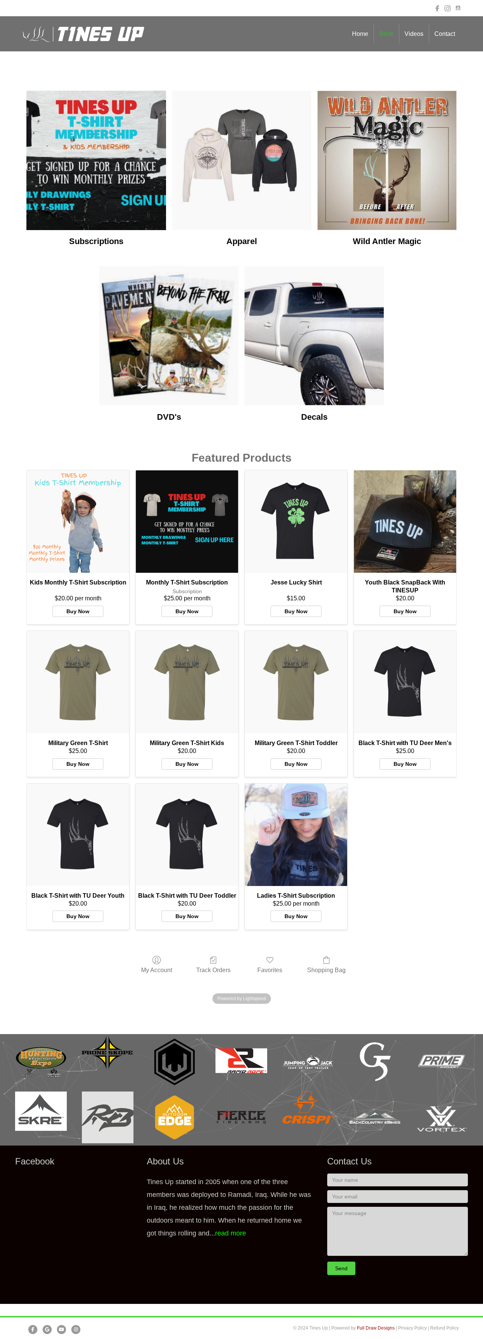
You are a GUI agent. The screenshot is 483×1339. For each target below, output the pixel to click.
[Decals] (314, 335)
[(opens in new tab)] (41, 1061)
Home (360, 34)
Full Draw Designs (376, 1328)
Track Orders (213, 970)
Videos (414, 34)
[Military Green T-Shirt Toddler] (296, 682)
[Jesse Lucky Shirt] (296, 521)
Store (386, 34)
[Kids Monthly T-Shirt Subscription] (78, 521)
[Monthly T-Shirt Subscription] (187, 521)
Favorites (269, 970)
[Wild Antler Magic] (387, 160)
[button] (341, 1268)
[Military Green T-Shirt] (78, 682)
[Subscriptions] (96, 160)
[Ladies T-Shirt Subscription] (296, 835)
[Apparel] (241, 160)
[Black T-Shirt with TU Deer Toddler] (187, 835)
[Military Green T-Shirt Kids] (187, 682)
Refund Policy (444, 1328)
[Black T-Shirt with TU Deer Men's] (405, 682)
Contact (444, 34)
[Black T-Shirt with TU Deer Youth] (78, 835)
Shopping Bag (326, 970)
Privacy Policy (412, 1328)
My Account (156, 970)
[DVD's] (168, 335)
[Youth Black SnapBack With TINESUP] (405, 521)
